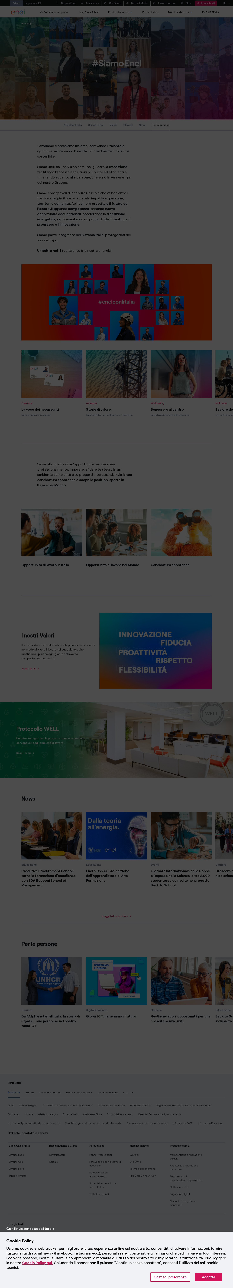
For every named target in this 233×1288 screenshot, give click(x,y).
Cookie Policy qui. (37, 1262)
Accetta (208, 1277)
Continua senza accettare (29, 1228)
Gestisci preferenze (170, 1277)
